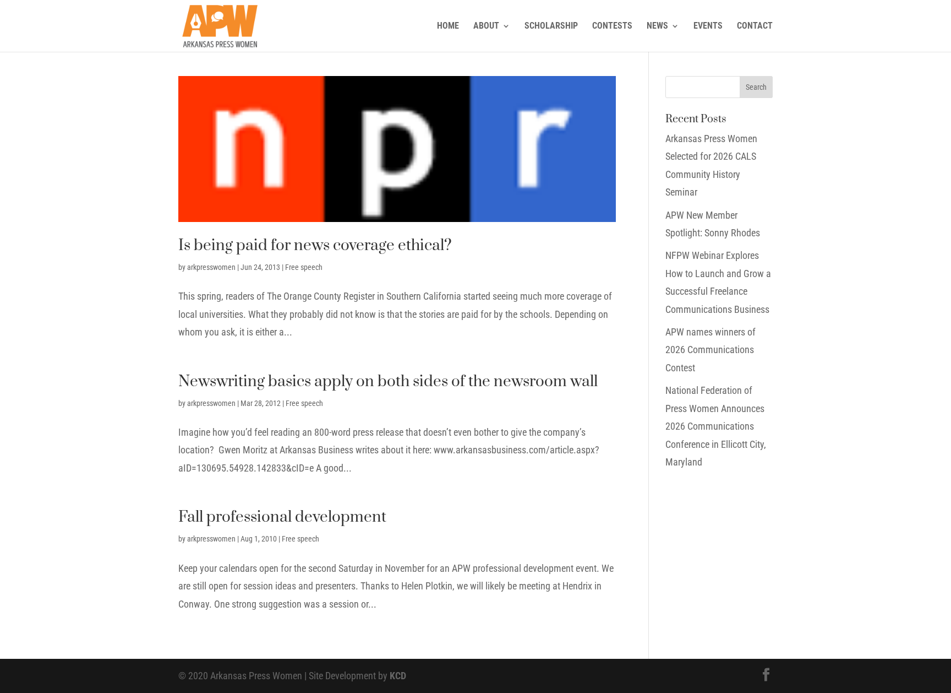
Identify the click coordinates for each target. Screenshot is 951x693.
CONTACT (755, 26)
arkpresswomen (211, 267)
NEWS (657, 26)
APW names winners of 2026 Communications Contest (710, 349)
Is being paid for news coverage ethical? (315, 245)
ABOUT (486, 26)
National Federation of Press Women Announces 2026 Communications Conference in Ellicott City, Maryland (715, 426)
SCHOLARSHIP (551, 26)
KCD (398, 675)
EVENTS (708, 26)
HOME (448, 26)
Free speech (304, 267)
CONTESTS (612, 26)
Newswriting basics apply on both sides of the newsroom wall (388, 381)
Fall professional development (282, 517)
